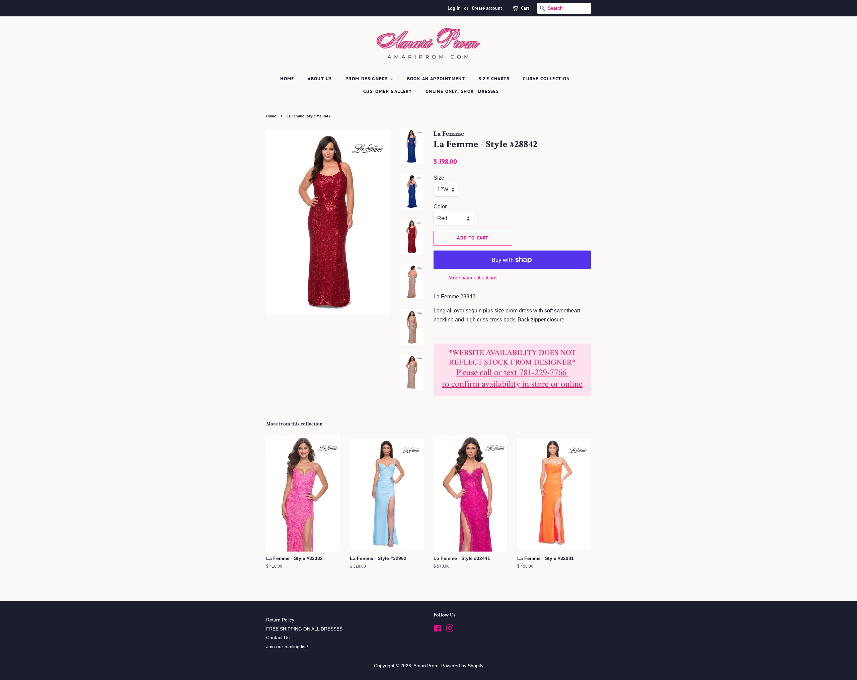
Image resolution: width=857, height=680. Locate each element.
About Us (320, 79)
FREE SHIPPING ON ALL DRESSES (304, 629)
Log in (454, 8)
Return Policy (280, 619)
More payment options (473, 277)
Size (439, 178)
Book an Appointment (436, 79)
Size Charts (494, 79)
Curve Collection (546, 79)
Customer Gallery (387, 91)
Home (287, 79)
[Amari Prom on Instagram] (449, 629)
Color (440, 206)
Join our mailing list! (287, 646)
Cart (525, 8)
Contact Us (278, 637)
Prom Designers (367, 79)
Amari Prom (426, 665)
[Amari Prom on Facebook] (437, 629)
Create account (487, 8)
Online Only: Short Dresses (462, 91)
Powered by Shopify (462, 665)
